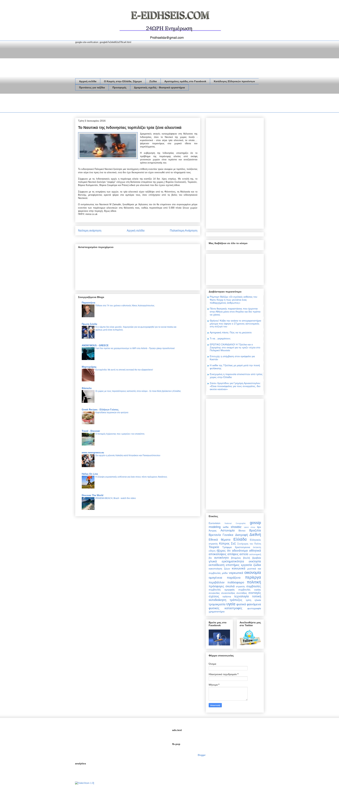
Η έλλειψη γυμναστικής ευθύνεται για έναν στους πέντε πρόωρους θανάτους (131, 477)
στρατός (240, 586)
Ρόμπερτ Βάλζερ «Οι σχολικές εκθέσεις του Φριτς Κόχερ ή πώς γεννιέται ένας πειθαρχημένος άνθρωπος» (233, 299)
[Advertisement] (139, 104)
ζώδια (257, 565)
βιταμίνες (236, 557)
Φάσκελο (87, 388)
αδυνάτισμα (240, 550)
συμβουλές (253, 586)
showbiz (236, 527)
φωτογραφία (254, 608)
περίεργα (253, 577)
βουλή (246, 557)
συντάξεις (241, 593)
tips (259, 527)
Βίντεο (242, 530)
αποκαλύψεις (217, 554)
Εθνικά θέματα (219, 539)
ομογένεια (215, 577)
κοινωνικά (238, 568)
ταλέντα (226, 596)
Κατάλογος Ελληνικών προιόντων (234, 81)
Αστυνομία (228, 530)
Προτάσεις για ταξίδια (92, 87)
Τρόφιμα (227, 547)
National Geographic (235, 523)
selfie (226, 527)
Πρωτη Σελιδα (89, 324)
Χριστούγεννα (242, 547)
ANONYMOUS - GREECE (95, 345)
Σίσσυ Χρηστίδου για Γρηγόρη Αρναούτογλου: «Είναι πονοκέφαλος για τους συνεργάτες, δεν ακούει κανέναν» (235, 386)
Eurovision (214, 523)
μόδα (225, 573)
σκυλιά (230, 586)
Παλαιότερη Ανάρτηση (183, 230)
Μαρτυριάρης (89, 366)
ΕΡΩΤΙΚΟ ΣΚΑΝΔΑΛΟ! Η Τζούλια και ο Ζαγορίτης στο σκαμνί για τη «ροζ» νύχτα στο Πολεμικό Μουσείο (235, 347)
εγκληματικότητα (233, 561)
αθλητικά (255, 550)
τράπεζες (236, 600)
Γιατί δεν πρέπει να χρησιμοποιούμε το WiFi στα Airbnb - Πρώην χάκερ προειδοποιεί (135, 348)
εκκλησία (255, 561)
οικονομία (252, 572)
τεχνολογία (241, 596)
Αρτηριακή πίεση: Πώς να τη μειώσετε (231, 332)
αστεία (243, 554)
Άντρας (213, 530)
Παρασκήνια (88, 302)
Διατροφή (241, 535)
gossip (255, 522)
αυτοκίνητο (221, 557)
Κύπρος (224, 543)
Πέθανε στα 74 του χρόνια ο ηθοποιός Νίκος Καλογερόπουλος (124, 305)
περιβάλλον (217, 582)
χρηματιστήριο (217, 611)
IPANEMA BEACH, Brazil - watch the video (115, 498)
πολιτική (254, 582)
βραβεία (256, 557)
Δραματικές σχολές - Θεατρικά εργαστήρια (159, 87)
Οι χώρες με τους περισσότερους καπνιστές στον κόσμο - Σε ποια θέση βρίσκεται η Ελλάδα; (138, 391)
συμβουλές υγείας (249, 589)
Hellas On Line (90, 474)
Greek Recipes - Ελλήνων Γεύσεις (100, 409)
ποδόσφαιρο (235, 582)
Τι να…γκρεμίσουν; (220, 338)
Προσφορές (119, 87)
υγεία (230, 604)
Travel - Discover (91, 431)
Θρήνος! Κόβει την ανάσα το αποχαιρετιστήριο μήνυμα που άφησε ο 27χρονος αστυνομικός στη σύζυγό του (235, 323)
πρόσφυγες (216, 586)
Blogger (201, 755)
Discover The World (92, 495)
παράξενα (233, 577)
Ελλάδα (240, 539)
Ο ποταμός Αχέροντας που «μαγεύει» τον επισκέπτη (119, 434)
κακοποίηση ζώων (219, 568)
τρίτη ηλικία (253, 600)
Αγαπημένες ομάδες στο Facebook (185, 81)
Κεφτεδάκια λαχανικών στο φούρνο (111, 412)
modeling (215, 527)
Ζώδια (153, 81)
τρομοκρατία (217, 604)
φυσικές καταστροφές (225, 608)
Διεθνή (255, 534)
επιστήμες (232, 565)
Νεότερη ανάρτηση (89, 230)
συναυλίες (214, 593)
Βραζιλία (255, 530)
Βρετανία (215, 535)
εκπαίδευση (216, 565)
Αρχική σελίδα (87, 81)
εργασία (246, 565)
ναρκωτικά (236, 573)
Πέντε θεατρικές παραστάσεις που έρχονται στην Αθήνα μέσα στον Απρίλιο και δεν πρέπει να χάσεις (235, 311)
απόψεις (233, 554)
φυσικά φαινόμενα (248, 604)
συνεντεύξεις (228, 593)
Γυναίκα (228, 535)
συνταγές (254, 593)
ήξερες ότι (224, 550)
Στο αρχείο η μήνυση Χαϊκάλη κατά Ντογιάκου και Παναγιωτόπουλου (127, 455)
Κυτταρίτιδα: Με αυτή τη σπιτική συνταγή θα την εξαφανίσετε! (124, 369)
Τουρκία (214, 547)
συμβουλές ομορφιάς (222, 589)
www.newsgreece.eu (93, 452)
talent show (249, 527)
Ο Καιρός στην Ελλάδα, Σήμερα (123, 81)
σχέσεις (214, 596)
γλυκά (213, 561)
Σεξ (233, 543)
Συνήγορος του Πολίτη (249, 544)
